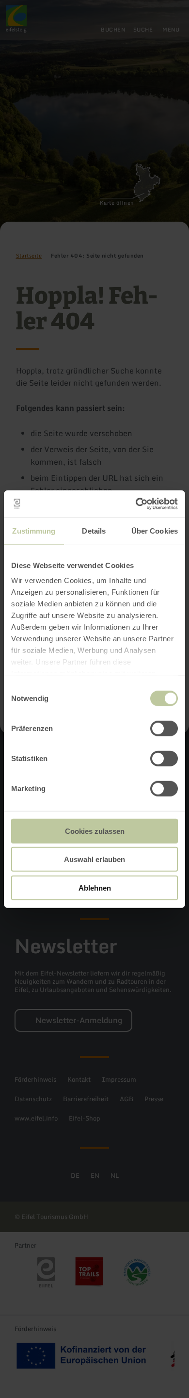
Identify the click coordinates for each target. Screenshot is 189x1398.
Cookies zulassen (95, 831)
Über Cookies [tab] (154, 530)
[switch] (164, 728)
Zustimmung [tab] (33, 530)
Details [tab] (94, 530)
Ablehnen (95, 887)
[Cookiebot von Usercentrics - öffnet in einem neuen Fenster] (136, 504)
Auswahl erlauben (94, 859)
